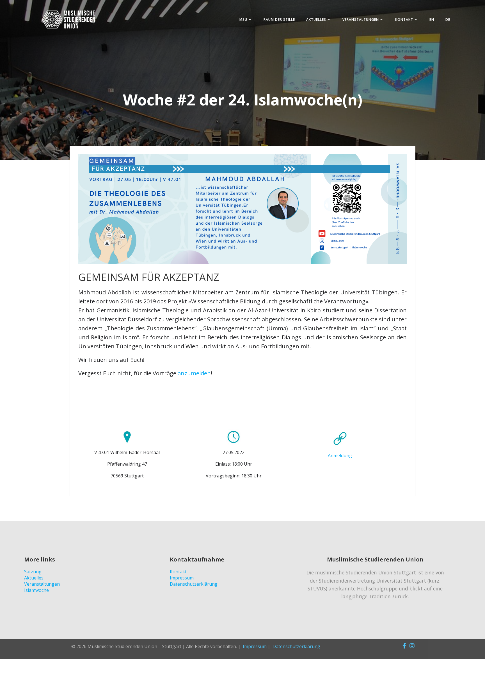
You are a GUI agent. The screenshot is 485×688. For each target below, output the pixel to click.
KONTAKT (404, 19)
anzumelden (194, 373)
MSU (243, 19)
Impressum (255, 646)
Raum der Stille (279, 19)
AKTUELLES (316, 19)
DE (447, 19)
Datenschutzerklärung (296, 646)
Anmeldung (340, 455)
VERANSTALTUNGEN (360, 19)
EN (431, 19)
